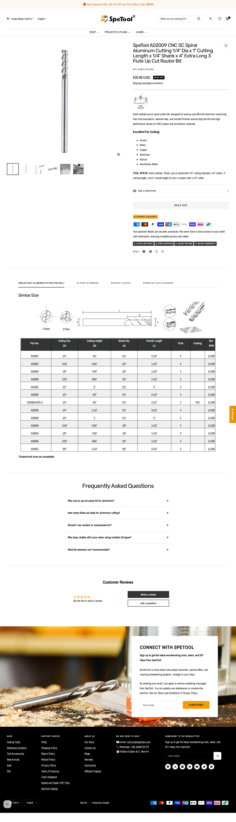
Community (90, 765)
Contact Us (90, 748)
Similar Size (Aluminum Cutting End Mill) (41, 283)
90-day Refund (185, 243)
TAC (197, 402)
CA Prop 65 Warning (88, 283)
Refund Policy (48, 759)
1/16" (64, 364)
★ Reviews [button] (233, 414)
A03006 (35, 379)
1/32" (64, 379)
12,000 (211, 356)
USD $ (16, 802)
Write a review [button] (148, 594)
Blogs (87, 753)
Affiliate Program (92, 771)
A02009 (35, 418)
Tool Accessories (15, 753)
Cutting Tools (13, 742)
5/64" (94, 379)
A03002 (35, 371)
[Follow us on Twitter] (175, 766)
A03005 (35, 441)
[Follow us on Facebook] (168, 766)
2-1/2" (154, 356)
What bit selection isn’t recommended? (89, 549)
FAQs (44, 742)
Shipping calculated (142, 83)
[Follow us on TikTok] (204, 766)
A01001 (35, 387)
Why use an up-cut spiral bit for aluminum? (91, 501)
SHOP (93, 32)
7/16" (94, 371)
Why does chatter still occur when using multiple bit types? (99, 537)
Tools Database (49, 777)
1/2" (65, 387)
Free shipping (165, 243)
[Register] (217, 756)
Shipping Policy (49, 748)
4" (154, 387)
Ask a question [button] (148, 603)
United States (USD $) (21, 18)
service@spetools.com (138, 742)
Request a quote (121, 283)
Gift (9, 771)
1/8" (124, 364)
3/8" (65, 449)
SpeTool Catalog (49, 789)
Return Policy (48, 753)
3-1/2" (154, 410)
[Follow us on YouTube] (197, 766)
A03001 (35, 364)
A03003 (35, 425)
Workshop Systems (17, 748)
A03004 (35, 433)
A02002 (35, 394)
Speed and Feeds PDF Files (55, 783)
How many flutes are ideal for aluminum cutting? (94, 513)
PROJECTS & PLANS (116, 32)
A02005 (35, 410)
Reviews (88, 759)
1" (94, 418)
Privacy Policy (48, 765)
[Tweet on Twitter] (156, 251)
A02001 (35, 356)
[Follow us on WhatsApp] (211, 766)
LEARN (140, 32)
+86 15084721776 (140, 747)
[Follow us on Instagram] (182, 766)
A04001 (35, 449)
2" (94, 387)
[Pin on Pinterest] (150, 251)
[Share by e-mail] (162, 251)
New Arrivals (13, 759)
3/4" (95, 356)
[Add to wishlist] (226, 46)
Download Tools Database (158, 283)
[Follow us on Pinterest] (189, 766)
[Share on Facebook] (144, 251)
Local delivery (144, 243)
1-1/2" (154, 364)
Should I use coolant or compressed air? (90, 525)
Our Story (89, 742)
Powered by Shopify (100, 802)
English (41, 18)
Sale (9, 765)
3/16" (94, 364)
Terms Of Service (50, 771)
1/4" (65, 356)
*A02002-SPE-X (35, 402)
